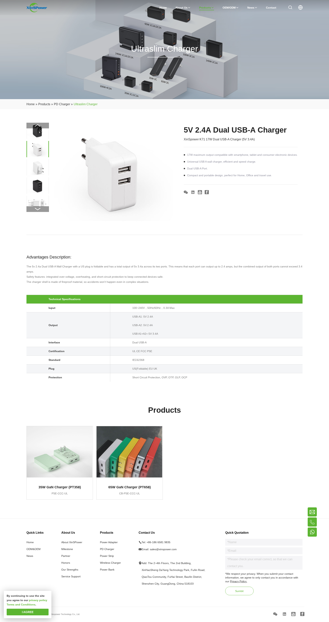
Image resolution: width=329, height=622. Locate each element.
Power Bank (107, 569)
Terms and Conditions (21, 604)
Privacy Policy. (238, 581)
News (29, 555)
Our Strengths (69, 569)
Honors (65, 562)
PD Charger (107, 549)
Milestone (67, 549)
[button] (37, 209)
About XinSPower (71, 542)
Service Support (71, 576)
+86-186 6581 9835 (158, 542)
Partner (65, 555)
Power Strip (107, 555)
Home (30, 542)
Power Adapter (109, 542)
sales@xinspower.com (163, 549)
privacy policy (38, 600)
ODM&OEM (33, 549)
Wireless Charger (110, 562)
